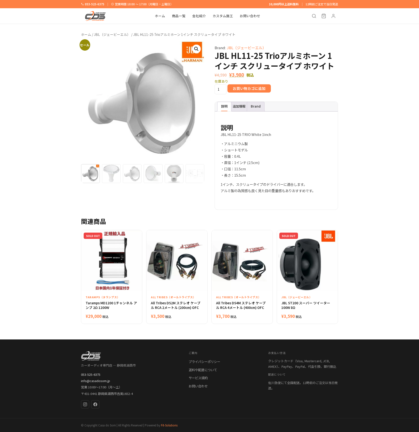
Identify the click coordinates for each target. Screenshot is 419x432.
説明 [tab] (224, 106)
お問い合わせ (250, 16)
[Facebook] (95, 404)
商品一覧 (178, 16)
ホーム (160, 16)
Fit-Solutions (169, 425)
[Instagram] (85, 404)
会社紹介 (199, 16)
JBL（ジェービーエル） (112, 34)
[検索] (314, 16)
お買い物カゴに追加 (249, 88)
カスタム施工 (223, 16)
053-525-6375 (94, 4)
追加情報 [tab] (239, 106)
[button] (196, 49)
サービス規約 (198, 377)
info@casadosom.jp (95, 380)
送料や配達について (203, 369)
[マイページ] (333, 16)
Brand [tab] (256, 106)
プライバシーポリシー (204, 361)
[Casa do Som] (130, 356)
